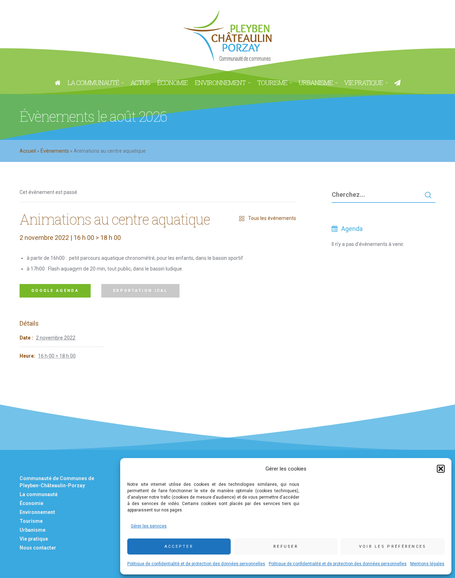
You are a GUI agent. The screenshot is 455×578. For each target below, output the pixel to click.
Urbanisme (33, 530)
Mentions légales (427, 563)
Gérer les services (149, 526)
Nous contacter (38, 548)
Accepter (179, 546)
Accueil (28, 151)
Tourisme (31, 521)
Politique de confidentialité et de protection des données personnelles (196, 563)
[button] (440, 468)
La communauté (39, 494)
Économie (31, 503)
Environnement (37, 512)
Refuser (285, 546)
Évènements (55, 151)
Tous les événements (272, 218)
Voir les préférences (393, 546)
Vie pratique (34, 539)
